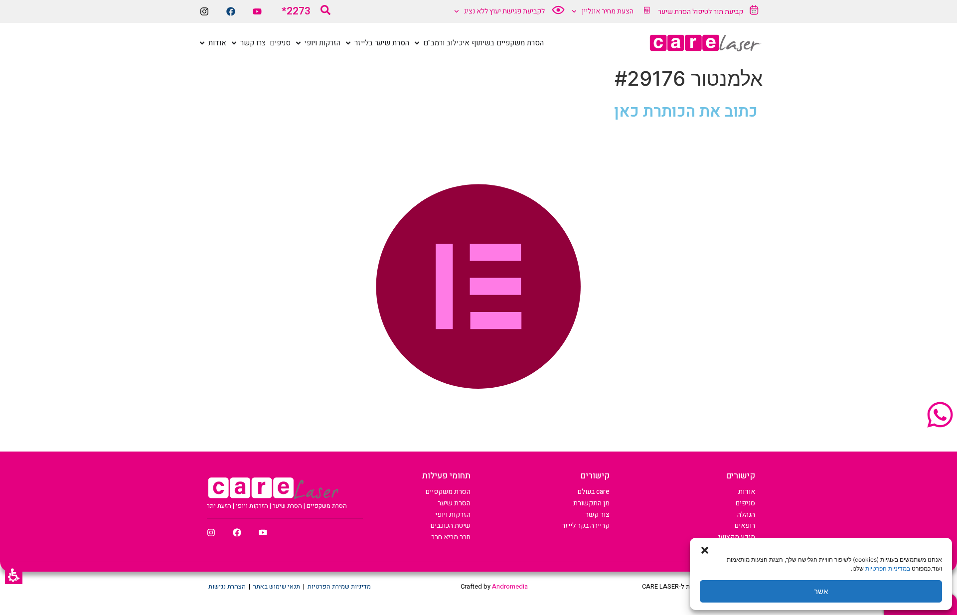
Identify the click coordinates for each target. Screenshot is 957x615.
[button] (13, 575)
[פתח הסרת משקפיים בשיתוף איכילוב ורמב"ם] (417, 43)
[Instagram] (204, 11)
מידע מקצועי (736, 537)
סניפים (745, 503)
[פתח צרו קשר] (234, 43)
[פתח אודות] (202, 43)
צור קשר (597, 514)
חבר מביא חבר (451, 537)
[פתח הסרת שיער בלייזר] (348, 43)
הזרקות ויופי (453, 514)
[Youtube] (257, 11)
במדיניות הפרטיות (887, 568)
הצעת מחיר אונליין (608, 11)
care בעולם (594, 491)
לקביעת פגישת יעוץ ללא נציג (504, 11)
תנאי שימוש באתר (276, 586)
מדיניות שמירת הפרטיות (339, 586)
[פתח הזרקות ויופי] (298, 43)
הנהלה (746, 514)
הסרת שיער (454, 503)
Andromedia (510, 586)
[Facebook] (230, 11)
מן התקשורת (591, 503)
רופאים (745, 525)
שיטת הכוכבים (451, 525)
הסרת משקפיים (448, 491)
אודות (746, 491)
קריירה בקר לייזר (586, 525)
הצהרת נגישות (227, 586)
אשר (821, 591)
